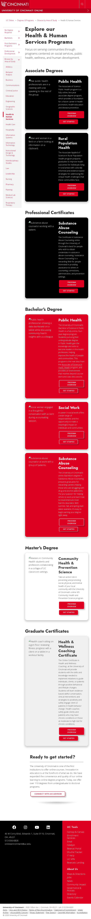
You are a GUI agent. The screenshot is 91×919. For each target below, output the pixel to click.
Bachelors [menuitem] (9, 38)
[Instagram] (25, 827)
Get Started (68, 121)
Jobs (69, 877)
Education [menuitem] (10, 96)
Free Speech (51, 912)
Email (69, 841)
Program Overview (71, 114)
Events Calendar (75, 897)
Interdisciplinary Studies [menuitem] (12, 161)
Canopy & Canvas (75, 831)
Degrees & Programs (25, 20)
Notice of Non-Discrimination (40, 910)
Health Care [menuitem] (10, 124)
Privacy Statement (37, 912)
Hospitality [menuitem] (10, 130)
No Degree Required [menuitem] (9, 31)
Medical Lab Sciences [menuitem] (10, 196)
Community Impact (76, 884)
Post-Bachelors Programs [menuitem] (11, 44)
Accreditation (82, 912)
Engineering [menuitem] (10, 101)
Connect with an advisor (48, 794)
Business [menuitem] (9, 80)
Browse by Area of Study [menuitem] (10, 60)
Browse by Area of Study (47, 20)
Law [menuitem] (7, 168)
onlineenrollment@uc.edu (18, 843)
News (70, 880)
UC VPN (71, 859)
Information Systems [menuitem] (10, 136)
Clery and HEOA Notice (18, 910)
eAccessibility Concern (19, 912)
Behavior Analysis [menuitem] (9, 73)
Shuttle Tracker (74, 852)
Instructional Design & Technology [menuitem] (11, 152)
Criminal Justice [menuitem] (12, 90)
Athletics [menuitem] (9, 67)
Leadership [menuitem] (10, 174)
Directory (71, 894)
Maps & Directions (76, 873)
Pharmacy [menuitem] (10, 184)
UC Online (10, 20)
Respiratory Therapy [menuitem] (10, 204)
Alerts (5, 910)
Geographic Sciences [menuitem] (10, 107)
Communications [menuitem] (12, 85)
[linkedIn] (48, 827)
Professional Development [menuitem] (10, 52)
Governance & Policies (74, 889)
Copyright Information (66, 912)
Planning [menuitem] (9, 190)
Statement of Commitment (65, 910)
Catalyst (71, 845)
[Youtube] (37, 827)
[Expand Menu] (88, 10)
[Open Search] (82, 4)
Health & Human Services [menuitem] (10, 116)
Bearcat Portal (74, 848)
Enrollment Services (72, 836)
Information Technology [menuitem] (10, 144)
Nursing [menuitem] (9, 179)
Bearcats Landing (75, 862)
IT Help (70, 855)
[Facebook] (14, 827)
